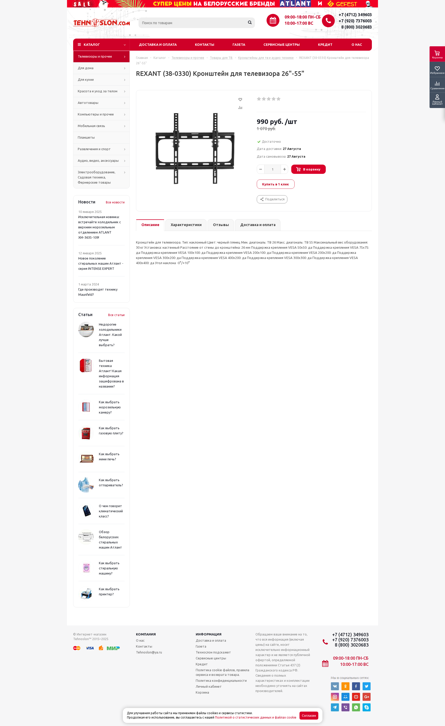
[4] (273, 99)
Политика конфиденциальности (221, 680)
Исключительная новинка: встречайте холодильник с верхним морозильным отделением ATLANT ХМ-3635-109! (99, 227)
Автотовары (88, 102)
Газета (239, 44)
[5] (278, 99)
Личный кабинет (209, 686)
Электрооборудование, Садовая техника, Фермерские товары (96, 177)
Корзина (202, 692)
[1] (259, 99)
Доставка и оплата (158, 44)
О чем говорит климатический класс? (111, 511)
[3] (269, 99)
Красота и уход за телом (97, 91)
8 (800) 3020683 (356, 27)
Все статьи (116, 315)
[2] (264, 99)
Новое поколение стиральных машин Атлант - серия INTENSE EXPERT (100, 263)
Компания (146, 634)
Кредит (325, 44)
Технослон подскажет (213, 652)
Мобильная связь (91, 126)
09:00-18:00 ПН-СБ (303, 17)
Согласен (309, 716)
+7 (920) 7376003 (355, 21)
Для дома (85, 68)
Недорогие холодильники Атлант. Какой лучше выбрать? (110, 334)
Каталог (92, 44)
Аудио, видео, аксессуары (98, 160)
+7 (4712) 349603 (355, 14)
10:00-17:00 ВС (299, 23)
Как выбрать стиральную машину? (109, 568)
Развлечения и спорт (94, 149)
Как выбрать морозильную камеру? (110, 407)
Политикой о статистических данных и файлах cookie (255, 717)
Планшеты (86, 137)
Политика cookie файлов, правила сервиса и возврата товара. (222, 672)
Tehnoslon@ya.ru (149, 652)
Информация (208, 634)
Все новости (115, 202)
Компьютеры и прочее (96, 114)
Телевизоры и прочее (95, 56)
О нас (357, 44)
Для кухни (86, 79)
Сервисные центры (281, 44)
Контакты (204, 44)
